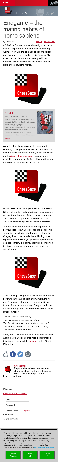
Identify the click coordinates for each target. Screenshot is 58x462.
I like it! (39, 41)
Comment (7, 415)
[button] (20, 3)
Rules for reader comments (15, 393)
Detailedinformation (13, 455)
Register (26, 411)
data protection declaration (44, 448)
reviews (33, 341)
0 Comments (49, 41)
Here (19, 443)
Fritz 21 (9, 112)
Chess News (24, 13)
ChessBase (20, 365)
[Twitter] (20, 354)
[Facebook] (12, 354)
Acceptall (47, 455)
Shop (6, 3)
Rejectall (30, 455)
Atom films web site (21, 156)
